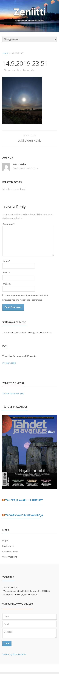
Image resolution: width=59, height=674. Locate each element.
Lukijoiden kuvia (29, 140)
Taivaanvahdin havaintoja (24, 515)
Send (7, 643)
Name (6, 260)
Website (7, 283)
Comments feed (10, 551)
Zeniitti (29, 12)
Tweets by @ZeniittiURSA (14, 654)
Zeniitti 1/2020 (9, 363)
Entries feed (8, 546)
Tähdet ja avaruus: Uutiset (24, 500)
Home (5, 53)
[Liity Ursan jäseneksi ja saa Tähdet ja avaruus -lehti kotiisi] (29, 487)
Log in (5, 540)
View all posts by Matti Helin (25, 168)
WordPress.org (9, 556)
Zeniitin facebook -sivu (13, 393)
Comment (8, 224)
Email (6, 272)
